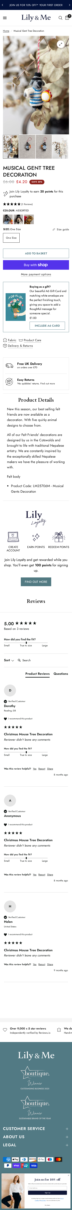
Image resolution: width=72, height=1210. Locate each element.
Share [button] (50, 769)
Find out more (47, 383)
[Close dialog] (68, 1175)
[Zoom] (60, 44)
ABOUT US (14, 1137)
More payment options (36, 274)
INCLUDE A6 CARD (47, 326)
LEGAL (9, 1145)
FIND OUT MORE (36, 582)
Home (6, 31)
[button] (36, 204)
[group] (36, 624)
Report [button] (41, 769)
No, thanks (47, 1205)
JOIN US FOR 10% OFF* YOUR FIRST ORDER (36, 5)
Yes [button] (34, 769)
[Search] (60, 18)
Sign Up (47, 1193)
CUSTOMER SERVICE (24, 1129)
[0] (66, 18)
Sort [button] (7, 660)
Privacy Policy (43, 1200)
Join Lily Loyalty (19, 191)
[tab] (37, 675)
